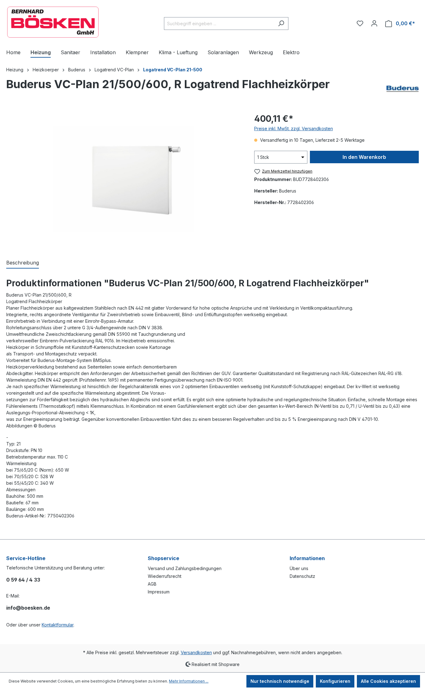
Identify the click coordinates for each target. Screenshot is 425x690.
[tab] (22, 263)
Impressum (159, 591)
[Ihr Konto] (374, 23)
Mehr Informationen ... (188, 681)
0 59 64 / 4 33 (23, 580)
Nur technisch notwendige (279, 681)
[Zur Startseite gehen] (53, 22)
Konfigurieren (335, 681)
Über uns (299, 568)
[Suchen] (281, 23)
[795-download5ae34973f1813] (123, 179)
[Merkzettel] (360, 23)
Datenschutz (302, 576)
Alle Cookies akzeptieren (388, 681)
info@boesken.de (28, 608)
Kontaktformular (57, 624)
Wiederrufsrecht (164, 576)
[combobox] (219, 23)
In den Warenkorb (364, 157)
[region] (124, 179)
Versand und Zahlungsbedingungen (185, 568)
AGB (152, 584)
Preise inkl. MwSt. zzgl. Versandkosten (293, 128)
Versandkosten (196, 652)
